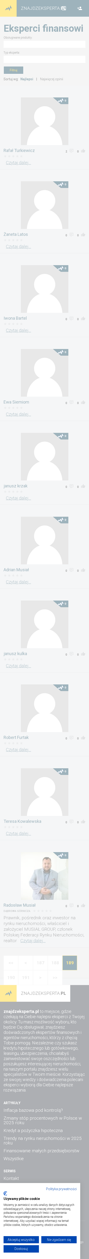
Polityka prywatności (61, 1189)
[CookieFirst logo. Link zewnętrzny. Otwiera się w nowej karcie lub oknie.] (5, 1193)
